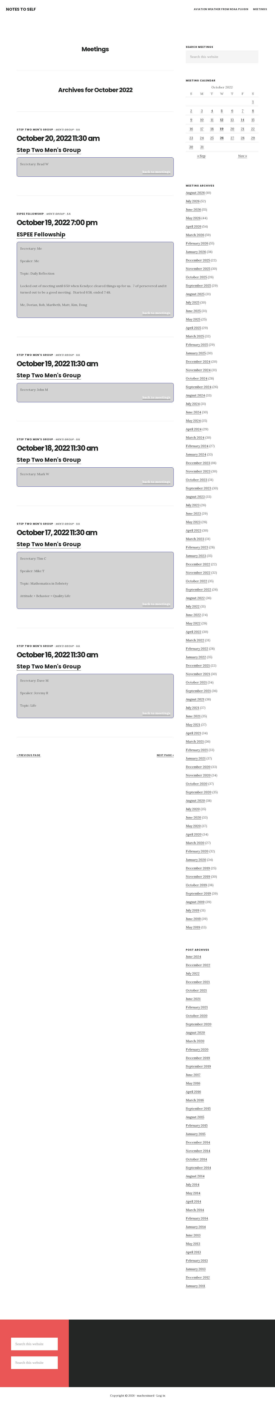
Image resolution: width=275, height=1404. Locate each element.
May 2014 (193, 1193)
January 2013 (196, 1269)
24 (202, 138)
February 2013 (197, 1260)
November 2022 (198, 573)
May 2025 (193, 319)
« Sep (201, 156)
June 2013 (193, 1235)
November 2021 (198, 674)
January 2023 (196, 556)
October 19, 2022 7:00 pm (57, 223)
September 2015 (198, 1108)
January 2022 (196, 657)
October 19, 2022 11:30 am (57, 364)
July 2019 (192, 910)
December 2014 (198, 1142)
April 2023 (193, 530)
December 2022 (198, 564)
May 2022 (193, 623)
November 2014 (198, 1151)
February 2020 (197, 851)
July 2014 (192, 1184)
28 (242, 138)
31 (202, 147)
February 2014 (197, 1218)
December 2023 (198, 463)
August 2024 (195, 395)
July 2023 (193, 505)
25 (212, 138)
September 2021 (198, 691)
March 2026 (195, 235)
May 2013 (193, 1244)
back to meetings (156, 172)
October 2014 (196, 1159)
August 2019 (195, 902)
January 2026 (196, 252)
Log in (160, 1395)
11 (212, 120)
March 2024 (195, 437)
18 (212, 129)
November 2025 (198, 269)
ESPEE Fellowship (30, 214)
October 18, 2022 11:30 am (57, 448)
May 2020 (193, 826)
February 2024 (197, 446)
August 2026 (195, 193)
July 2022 (193, 606)
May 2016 (193, 1083)
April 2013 (193, 1252)
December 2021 (198, 665)
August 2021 (195, 699)
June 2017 (193, 1075)
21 (242, 129)
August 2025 (195, 294)
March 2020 (195, 843)
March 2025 (195, 336)
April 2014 (193, 1201)
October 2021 (196, 682)
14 (242, 120)
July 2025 (192, 302)
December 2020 (198, 767)
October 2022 (196, 581)
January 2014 (196, 1227)
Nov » (242, 156)
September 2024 (198, 387)
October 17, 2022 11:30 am (57, 533)
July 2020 (193, 809)
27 (232, 138)
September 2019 (198, 893)
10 (202, 120)
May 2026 (193, 218)
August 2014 (195, 1176)
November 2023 (198, 471)
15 (252, 120)
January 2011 (195, 1286)
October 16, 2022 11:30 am (57, 655)
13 (232, 120)
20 (232, 129)
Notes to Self (21, 9)
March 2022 (195, 640)
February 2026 (197, 243)
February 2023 (197, 547)
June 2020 (193, 817)
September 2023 (198, 488)
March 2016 (195, 1100)
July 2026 (193, 201)
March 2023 (195, 539)
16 (191, 129)
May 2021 (193, 725)
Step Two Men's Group (35, 129)
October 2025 (196, 277)
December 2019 (198, 868)
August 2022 (195, 598)
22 (253, 129)
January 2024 (196, 454)
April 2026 (193, 226)
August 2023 (195, 497)
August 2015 (195, 1117)
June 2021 (193, 716)
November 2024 (198, 370)
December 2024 (198, 361)
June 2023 (193, 513)
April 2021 (193, 733)
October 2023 (196, 480)
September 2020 (198, 792)
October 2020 (196, 784)
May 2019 (193, 927)
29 (253, 138)
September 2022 (198, 589)
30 (191, 147)
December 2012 (198, 1277)
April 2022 (193, 632)
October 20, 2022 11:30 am (58, 138)
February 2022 (197, 649)
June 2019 (193, 919)
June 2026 (193, 209)
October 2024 (196, 378)
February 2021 (197, 750)
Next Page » (165, 755)
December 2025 (198, 260)
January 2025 (196, 353)
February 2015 (197, 1125)
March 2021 (195, 741)
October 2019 (196, 885)
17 (201, 129)
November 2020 (198, 775)
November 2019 (198, 876)
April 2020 (194, 834)
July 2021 (192, 708)
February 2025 (197, 345)
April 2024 (194, 429)
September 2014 (198, 1168)
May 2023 (193, 522)
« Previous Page (28, 755)
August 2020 (195, 800)
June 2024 (193, 412)
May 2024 (193, 421)
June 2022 (193, 615)
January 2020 (196, 860)
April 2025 (193, 328)
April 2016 (193, 1092)
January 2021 (196, 758)
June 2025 (193, 311)
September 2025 (198, 285)
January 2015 (195, 1134)
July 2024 (193, 404)
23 (191, 138)
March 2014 (195, 1210)
